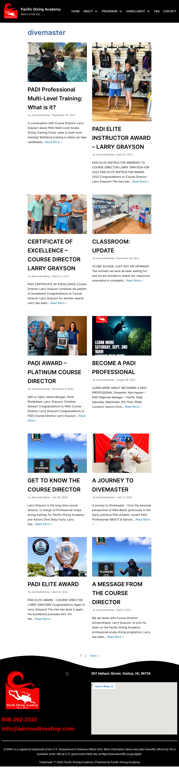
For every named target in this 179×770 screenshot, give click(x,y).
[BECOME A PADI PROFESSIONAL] (121, 354)
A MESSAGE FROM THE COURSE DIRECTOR (117, 593)
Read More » (53, 142)
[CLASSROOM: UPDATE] (121, 233)
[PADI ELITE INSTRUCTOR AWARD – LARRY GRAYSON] (121, 120)
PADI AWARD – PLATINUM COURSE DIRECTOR (54, 372)
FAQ (156, 11)
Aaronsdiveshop (41, 115)
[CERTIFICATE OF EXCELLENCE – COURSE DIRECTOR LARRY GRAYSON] (57, 233)
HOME (75, 11)
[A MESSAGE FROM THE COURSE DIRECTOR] (121, 575)
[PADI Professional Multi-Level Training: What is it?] (57, 81)
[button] (67, 674)
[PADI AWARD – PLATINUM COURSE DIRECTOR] (57, 354)
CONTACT (169, 11)
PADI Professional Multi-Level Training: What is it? (55, 98)
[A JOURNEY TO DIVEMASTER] (121, 472)
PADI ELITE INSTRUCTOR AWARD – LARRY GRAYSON (121, 138)
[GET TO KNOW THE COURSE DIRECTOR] (57, 472)
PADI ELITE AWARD (53, 584)
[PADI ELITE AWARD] (57, 575)
